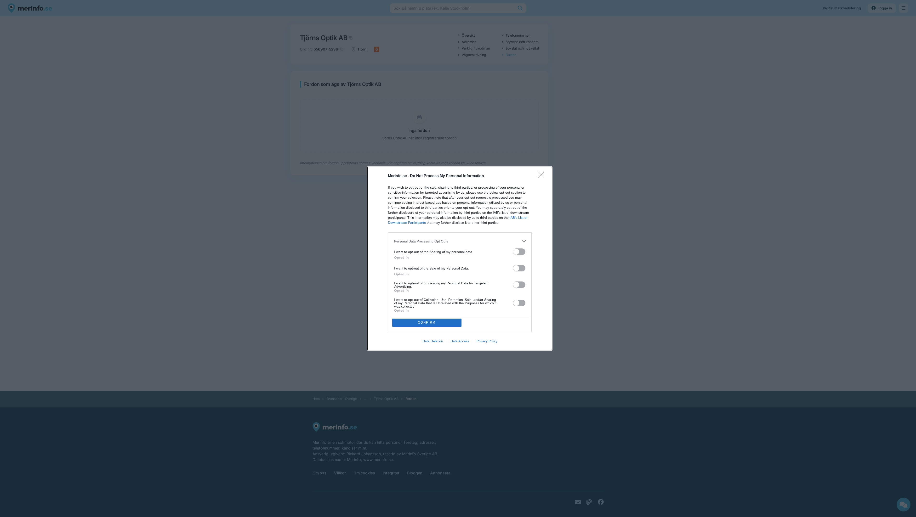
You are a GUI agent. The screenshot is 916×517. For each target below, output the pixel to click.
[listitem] (459, 241)
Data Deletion (432, 341)
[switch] (519, 251)
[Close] (542, 176)
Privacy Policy (487, 341)
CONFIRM (427, 322)
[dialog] (460, 258)
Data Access (459, 341)
